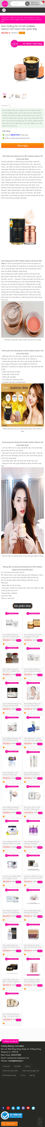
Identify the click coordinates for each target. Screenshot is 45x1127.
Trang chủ (6, 1066)
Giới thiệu (17, 1066)
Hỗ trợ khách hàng (9, 1075)
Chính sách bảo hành (10, 1071)
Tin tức (22, 1075)
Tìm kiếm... (27, 3)
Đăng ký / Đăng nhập (35, 3)
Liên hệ (32, 1075)
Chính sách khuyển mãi (30, 1071)
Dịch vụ (27, 1066)
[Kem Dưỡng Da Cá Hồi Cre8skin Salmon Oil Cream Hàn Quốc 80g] (6, 5)
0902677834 (10, 1124)
